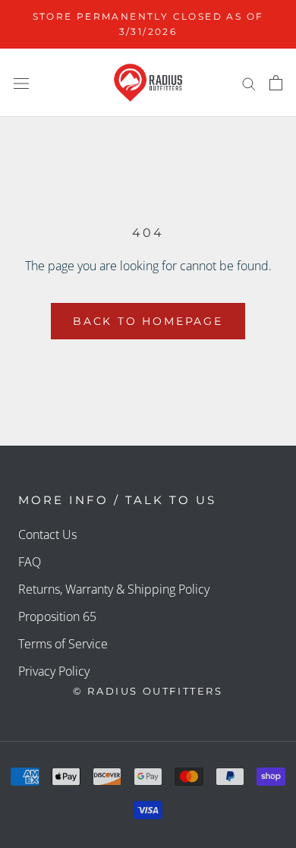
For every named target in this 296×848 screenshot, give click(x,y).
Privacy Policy (54, 671)
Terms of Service (63, 643)
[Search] (249, 83)
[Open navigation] (21, 83)
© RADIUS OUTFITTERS (147, 691)
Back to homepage (148, 321)
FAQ (29, 561)
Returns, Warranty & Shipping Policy (113, 589)
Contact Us (47, 534)
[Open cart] (275, 82)
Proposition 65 (57, 616)
